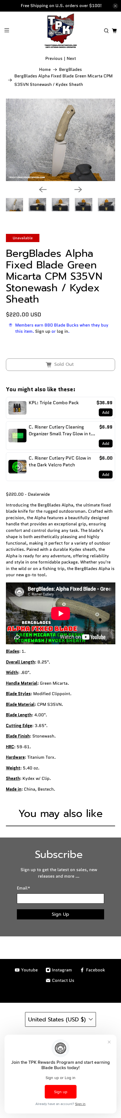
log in (62, 331)
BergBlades (70, 70)
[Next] (78, 189)
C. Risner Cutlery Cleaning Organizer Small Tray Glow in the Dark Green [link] (62, 430)
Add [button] (105, 412)
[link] (17, 407)
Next (71, 58)
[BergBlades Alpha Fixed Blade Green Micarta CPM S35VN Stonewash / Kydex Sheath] (60, 140)
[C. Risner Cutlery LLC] (60, 30)
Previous (53, 58)
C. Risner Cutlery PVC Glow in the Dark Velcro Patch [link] (60, 461)
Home (45, 70)
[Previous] (43, 189)
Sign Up (60, 914)
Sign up (42, 331)
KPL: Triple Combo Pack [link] (54, 402)
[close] (115, 6)
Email (23, 888)
